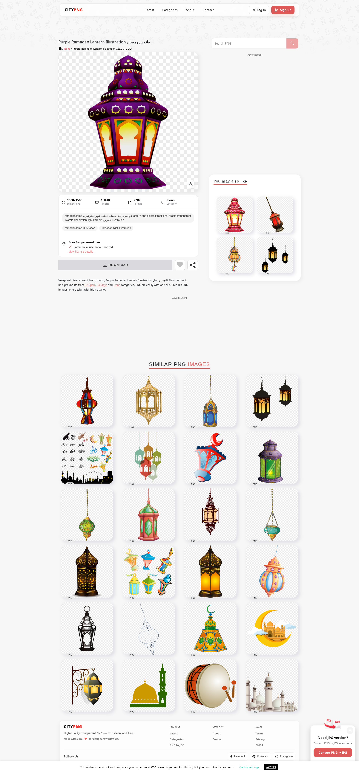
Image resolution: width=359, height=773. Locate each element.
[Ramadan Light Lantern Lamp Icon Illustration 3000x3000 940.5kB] (87, 571)
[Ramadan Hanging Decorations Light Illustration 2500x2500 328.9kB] (87, 685)
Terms (259, 733)
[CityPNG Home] (74, 10)
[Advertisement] (255, 113)
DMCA (259, 745)
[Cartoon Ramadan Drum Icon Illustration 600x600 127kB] (210, 685)
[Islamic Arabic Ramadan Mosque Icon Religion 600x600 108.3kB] (148, 685)
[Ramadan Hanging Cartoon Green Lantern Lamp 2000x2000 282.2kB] (87, 514)
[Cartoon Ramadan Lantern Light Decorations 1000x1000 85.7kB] (272, 571)
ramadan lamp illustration (80, 228)
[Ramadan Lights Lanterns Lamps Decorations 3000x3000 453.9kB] (148, 458)
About (190, 10)
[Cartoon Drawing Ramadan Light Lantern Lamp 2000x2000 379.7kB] (210, 401)
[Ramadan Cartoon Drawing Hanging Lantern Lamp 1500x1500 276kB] (148, 514)
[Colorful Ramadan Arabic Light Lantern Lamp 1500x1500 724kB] (87, 401)
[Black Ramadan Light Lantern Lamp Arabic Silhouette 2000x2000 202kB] (87, 628)
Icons (171, 200)
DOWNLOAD (118, 265)
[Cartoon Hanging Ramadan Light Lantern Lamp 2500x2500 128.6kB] (210, 514)
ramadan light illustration (116, 228)
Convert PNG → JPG (333, 753)
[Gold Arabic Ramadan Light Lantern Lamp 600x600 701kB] (148, 401)
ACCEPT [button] (271, 767)
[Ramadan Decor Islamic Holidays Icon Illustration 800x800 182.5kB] (210, 628)
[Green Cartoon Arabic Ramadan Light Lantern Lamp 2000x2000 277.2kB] (272, 458)
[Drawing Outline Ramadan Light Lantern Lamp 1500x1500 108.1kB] (148, 628)
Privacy (260, 739)
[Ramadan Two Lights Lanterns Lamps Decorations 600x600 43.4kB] (272, 401)
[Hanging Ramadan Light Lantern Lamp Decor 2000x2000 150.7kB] (272, 514)
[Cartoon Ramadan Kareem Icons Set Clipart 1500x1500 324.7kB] (87, 458)
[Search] (292, 43)
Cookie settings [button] (249, 767)
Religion (90, 285)
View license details (81, 251)
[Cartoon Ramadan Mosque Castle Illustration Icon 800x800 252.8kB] (272, 685)
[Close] (350, 730)
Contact (208, 10)
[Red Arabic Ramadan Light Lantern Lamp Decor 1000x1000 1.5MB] (210, 458)
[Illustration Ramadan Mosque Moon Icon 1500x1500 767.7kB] (272, 628)
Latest (149, 10)
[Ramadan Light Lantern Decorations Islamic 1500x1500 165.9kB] (210, 571)
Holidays (101, 285)
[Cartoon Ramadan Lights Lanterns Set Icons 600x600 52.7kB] (148, 571)
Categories (170, 10)
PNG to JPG (177, 745)
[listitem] (238, 756)
